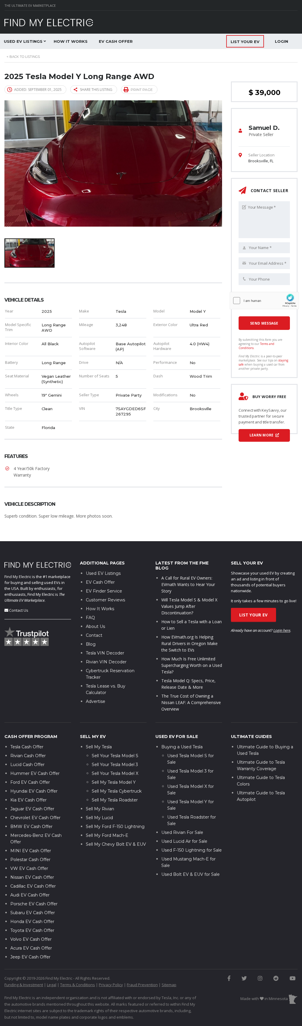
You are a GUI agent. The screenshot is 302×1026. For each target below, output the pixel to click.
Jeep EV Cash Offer (30, 957)
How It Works (71, 41)
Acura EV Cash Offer (31, 948)
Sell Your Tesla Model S (115, 755)
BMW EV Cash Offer (31, 826)
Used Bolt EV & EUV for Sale (190, 874)
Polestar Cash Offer (30, 859)
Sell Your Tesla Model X (115, 773)
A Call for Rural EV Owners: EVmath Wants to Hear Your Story (188, 584)
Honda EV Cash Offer (32, 921)
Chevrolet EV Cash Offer (35, 817)
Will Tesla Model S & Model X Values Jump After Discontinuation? (189, 606)
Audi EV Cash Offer (30, 895)
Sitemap (169, 984)
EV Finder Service (104, 591)
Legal (51, 984)
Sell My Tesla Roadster (115, 800)
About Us (95, 626)
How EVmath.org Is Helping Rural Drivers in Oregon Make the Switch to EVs (189, 643)
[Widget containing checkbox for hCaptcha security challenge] (264, 300)
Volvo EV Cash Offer (31, 939)
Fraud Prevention (142, 984)
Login (281, 41)
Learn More (262, 435)
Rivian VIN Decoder (106, 662)
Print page (142, 89)
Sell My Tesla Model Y (114, 782)
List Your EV (253, 615)
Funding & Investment (23, 984)
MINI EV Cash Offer (30, 850)
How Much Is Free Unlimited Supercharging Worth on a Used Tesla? (191, 665)
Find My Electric (17, 576)
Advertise (95, 701)
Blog (91, 644)
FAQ (90, 617)
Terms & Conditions (77, 984)
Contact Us (18, 610)
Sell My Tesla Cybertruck (117, 791)
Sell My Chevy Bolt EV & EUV (116, 844)
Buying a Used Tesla (182, 747)
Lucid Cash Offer (27, 764)
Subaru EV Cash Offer (32, 912)
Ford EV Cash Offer (30, 782)
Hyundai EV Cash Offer (34, 791)
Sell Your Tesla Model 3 (115, 764)
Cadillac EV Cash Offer (33, 886)
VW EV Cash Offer (29, 868)
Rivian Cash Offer (28, 755)
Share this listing (96, 89)
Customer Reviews (105, 600)
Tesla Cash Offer (26, 747)
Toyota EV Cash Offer (32, 930)
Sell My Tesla (99, 747)
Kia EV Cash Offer (28, 800)
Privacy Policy (111, 984)
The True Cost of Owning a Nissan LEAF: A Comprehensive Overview (191, 702)
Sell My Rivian (100, 808)
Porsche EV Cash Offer (34, 903)
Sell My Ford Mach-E (107, 835)
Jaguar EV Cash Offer (32, 808)
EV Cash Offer (116, 41)
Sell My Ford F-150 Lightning (115, 826)
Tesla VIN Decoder (105, 653)
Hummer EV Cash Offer (35, 773)
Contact (94, 635)
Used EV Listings (103, 573)
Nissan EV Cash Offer (32, 877)
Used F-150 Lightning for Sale (191, 850)
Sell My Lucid (99, 817)
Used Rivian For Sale (182, 832)
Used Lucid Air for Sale (184, 841)
